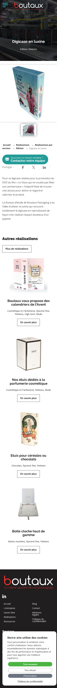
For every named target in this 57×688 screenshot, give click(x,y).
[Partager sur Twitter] (33, 168)
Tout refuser (30, 670)
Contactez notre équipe (28, 159)
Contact (36, 608)
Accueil (6, 145)
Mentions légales (36, 614)
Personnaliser (30, 676)
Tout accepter (30, 664)
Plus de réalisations (16, 248)
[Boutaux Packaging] (28, 6)
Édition (20, 148)
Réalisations (22, 145)
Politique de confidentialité (39, 620)
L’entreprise (9, 608)
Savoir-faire (9, 613)
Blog (34, 604)
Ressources (9, 621)
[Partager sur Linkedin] (44, 168)
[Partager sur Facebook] (22, 168)
